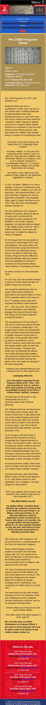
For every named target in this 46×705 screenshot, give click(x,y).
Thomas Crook (28, 691)
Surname (23, 25)
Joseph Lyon (28, 679)
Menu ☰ (38, 2)
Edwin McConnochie (30, 668)
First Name (23, 21)
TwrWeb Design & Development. (28, 704)
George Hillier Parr (28, 656)
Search (23, 31)
